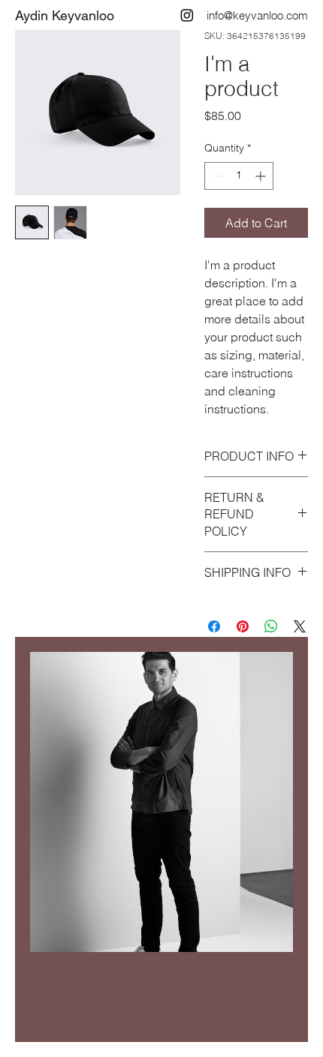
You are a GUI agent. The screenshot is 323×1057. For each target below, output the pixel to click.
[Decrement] (216, 176)
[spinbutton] (238, 176)
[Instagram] (187, 15)
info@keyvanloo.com (257, 15)
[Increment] (261, 176)
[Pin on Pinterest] (243, 626)
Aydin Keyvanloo (64, 15)
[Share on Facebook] (214, 626)
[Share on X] (300, 626)
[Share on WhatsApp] (271, 626)
